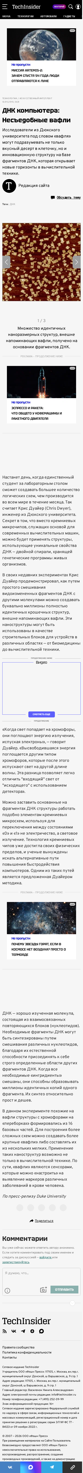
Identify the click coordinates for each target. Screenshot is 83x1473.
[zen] (32, 1331)
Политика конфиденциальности (26, 1353)
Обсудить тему (69, 197)
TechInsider (26, 7)
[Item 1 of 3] (41, 262)
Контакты (9, 1358)
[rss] (4, 1331)
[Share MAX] (30, 1467)
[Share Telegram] (51, 1467)
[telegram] (23, 1331)
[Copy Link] (72, 1467)
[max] (41, 1331)
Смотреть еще (41, 714)
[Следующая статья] (41, 1303)
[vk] (14, 1331)
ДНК (12, 204)
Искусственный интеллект (36, 98)
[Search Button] (70, 6)
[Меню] (4, 6)
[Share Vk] (10, 1467)
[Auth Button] (78, 6)
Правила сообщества (18, 1348)
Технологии (9, 98)
